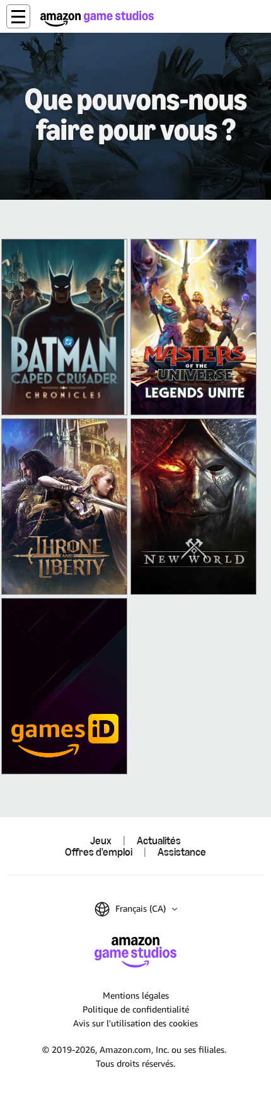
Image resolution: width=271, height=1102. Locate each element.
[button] (18, 16)
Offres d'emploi (98, 851)
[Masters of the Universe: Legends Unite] (193, 327)
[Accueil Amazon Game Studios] (97, 18)
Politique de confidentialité (136, 1009)
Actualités (159, 840)
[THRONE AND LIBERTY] (64, 506)
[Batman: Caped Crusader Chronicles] (64, 327)
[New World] (193, 506)
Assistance (182, 851)
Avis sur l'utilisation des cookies (135, 1023)
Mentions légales (136, 995)
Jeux (101, 840)
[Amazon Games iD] (64, 686)
